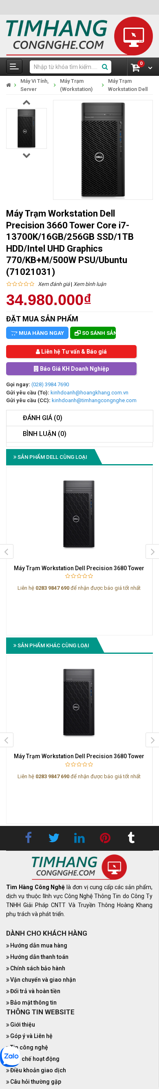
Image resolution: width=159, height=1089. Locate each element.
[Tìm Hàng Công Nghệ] (79, 36)
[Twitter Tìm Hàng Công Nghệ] (54, 838)
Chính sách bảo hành (37, 968)
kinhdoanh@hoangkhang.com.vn (89, 393)
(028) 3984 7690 (50, 384)
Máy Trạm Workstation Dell (128, 85)
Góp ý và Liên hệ (31, 1036)
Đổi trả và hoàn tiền (35, 991)
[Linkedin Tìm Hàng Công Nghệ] (79, 838)
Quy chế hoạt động (35, 1059)
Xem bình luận (89, 284)
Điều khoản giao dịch (38, 1070)
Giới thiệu (22, 1024)
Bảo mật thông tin (33, 1002)
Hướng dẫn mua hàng (38, 945)
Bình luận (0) (44, 434)
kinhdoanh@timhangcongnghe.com (94, 400)
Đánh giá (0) (42, 418)
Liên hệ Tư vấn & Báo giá (73, 351)
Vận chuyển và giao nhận (43, 979)
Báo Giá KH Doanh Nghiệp (74, 368)
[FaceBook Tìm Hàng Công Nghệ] (28, 838)
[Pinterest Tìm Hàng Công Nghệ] (105, 838)
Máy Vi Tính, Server (34, 85)
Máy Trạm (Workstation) (76, 85)
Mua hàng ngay (41, 333)
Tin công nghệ (29, 1047)
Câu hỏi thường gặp (35, 1081)
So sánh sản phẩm (98, 333)
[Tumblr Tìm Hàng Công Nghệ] (131, 838)
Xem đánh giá (54, 284)
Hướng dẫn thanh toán (39, 957)
